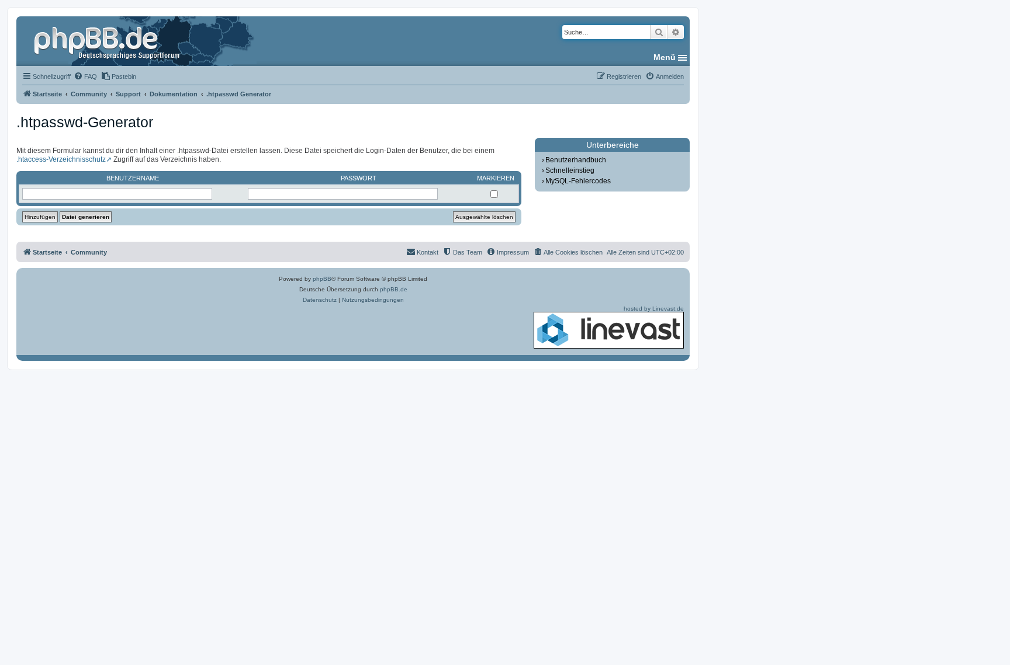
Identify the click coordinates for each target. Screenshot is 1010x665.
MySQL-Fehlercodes (578, 181)
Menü (664, 57)
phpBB (322, 279)
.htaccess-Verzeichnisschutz (61, 159)
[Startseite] (108, 40)
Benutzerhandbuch (575, 160)
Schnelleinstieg (569, 170)
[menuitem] (85, 76)
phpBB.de (393, 289)
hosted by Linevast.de (654, 308)
